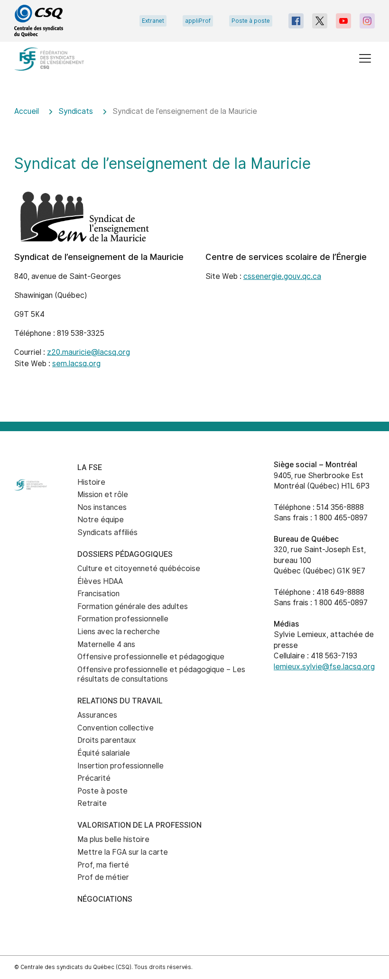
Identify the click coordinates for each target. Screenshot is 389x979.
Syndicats (75, 111)
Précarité (94, 778)
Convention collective (115, 727)
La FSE (89, 467)
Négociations (104, 899)
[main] (194, 258)
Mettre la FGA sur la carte (122, 852)
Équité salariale (103, 752)
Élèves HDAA (100, 581)
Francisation (98, 593)
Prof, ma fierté (103, 864)
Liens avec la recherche (118, 631)
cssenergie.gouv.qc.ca (282, 276)
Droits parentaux (106, 740)
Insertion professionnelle (120, 765)
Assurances (97, 715)
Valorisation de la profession (139, 825)
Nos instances (102, 507)
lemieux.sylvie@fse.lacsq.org (324, 666)
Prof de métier (103, 877)
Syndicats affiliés (107, 532)
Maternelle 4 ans (106, 644)
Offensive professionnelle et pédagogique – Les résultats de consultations (161, 674)
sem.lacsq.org (76, 363)
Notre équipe (100, 519)
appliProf (198, 21)
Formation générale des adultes (132, 606)
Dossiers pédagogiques (125, 554)
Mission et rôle (102, 494)
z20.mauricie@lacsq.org (88, 352)
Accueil (26, 111)
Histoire (91, 482)
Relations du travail (120, 700)
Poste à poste (251, 21)
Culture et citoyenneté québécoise (138, 568)
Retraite (92, 803)
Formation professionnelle (122, 618)
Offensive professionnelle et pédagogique (150, 656)
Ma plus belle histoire (113, 839)
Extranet (153, 21)
